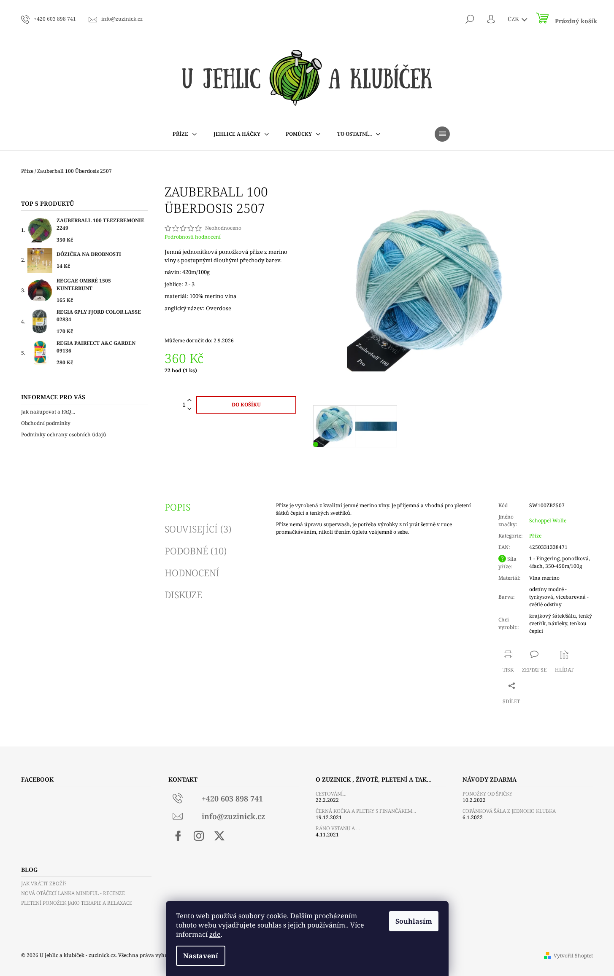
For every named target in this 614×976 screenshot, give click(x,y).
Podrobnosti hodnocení (193, 237)
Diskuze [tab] (183, 594)
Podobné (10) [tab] (196, 551)
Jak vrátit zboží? (43, 883)
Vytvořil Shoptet (573, 955)
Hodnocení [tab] (192, 572)
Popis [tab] (177, 507)
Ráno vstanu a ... (338, 828)
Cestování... (331, 793)
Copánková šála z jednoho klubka (509, 811)
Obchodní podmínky (45, 423)
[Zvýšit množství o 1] (189, 400)
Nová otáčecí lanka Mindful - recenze (73, 893)
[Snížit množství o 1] (189, 409)
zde (215, 934)
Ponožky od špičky (487, 793)
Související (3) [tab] (198, 529)
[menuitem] (184, 134)
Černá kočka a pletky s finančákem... (366, 811)
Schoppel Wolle (547, 520)
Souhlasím (413, 921)
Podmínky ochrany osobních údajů (63, 434)
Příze (535, 535)
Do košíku (246, 404)
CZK (514, 19)
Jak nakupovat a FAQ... (48, 411)
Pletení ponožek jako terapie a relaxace (76, 903)
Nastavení (200, 955)
